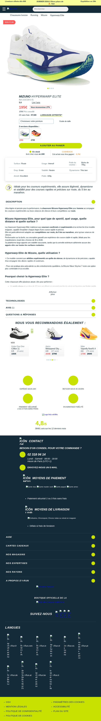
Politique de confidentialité (24, 711)
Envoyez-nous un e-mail (42, 467)
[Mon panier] (96, 9)
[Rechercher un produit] (65, 9)
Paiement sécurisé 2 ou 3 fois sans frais (47, 498)
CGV (8, 702)
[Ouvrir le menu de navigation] (4, 9)
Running (34, 15)
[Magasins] (87, 9)
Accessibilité (61, 706)
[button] (36, 121)
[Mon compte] (92, 9)
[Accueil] (6, 15)
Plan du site (60, 711)
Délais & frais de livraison (42, 526)
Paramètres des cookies (68, 702)
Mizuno (44, 15)
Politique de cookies (19, 715)
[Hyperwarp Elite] (36, 133)
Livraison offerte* (51, 115)
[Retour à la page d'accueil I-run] (12, 9)
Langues (12, 627)
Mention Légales (16, 706)
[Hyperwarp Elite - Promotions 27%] (24, 133)
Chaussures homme (19, 15)
